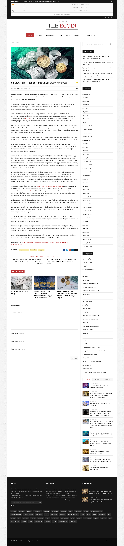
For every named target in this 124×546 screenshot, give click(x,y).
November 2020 (87, 129)
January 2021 (86, 122)
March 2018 (86, 236)
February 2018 (87, 239)
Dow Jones (39, 514)
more (76, 250)
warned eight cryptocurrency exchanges (49, 186)
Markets (39, 35)
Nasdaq (40, 518)
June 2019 (85, 182)
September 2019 (87, 172)
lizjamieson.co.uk (88, 329)
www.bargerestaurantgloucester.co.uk (94, 372)
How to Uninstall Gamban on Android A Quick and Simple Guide (41, 1)
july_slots (86, 322)
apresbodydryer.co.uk (89, 259)
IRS (109, 514)
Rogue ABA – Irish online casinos (92, 361)
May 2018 (85, 228)
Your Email (17, 341)
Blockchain (50, 35)
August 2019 (86, 175)
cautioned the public (25, 191)
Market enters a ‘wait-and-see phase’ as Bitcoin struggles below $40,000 (100, 443)
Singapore (41, 249)
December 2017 (87, 246)
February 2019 (87, 197)
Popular (87, 379)
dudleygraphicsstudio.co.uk (91, 291)
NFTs (84, 340)
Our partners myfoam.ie (90, 354)
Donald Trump (28, 514)
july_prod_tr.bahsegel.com (91, 315)
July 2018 (85, 221)
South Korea (15, 521)
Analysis (13, 511)
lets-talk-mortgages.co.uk (90, 326)
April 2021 (86, 115)
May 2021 (85, 112)
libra (19, 518)
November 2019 (87, 165)
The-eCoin (16, 88)
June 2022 (85, 108)
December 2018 (87, 204)
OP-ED (68, 35)
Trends (47, 521)
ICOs (60, 35)
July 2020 (85, 143)
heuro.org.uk (87, 294)
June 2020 (86, 147)
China (70, 511)
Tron (54, 521)
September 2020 (88, 136)
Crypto (86, 511)
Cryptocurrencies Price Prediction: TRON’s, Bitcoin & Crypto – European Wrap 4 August (67, 295)
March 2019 (86, 193)
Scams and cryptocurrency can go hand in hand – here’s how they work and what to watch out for (100, 413)
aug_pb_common (88, 262)
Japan (13, 518)
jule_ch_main (87, 308)
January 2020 (86, 158)
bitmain (46, 511)
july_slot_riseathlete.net (90, 319)
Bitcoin (29, 511)
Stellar (24, 521)
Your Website (18, 349)
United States (63, 521)
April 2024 (86, 101)
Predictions (64, 518)
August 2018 (86, 218)
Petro (47, 518)
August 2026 (86, 94)
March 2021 (86, 119)
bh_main (85, 276)
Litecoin (25, 518)
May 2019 (85, 186)
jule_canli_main (87, 301)
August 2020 (86, 140)
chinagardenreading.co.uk (90, 283)
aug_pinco (86, 266)
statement (28, 118)
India (94, 514)
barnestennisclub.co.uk (89, 269)
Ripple (96, 518)
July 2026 (85, 97)
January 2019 (86, 200)
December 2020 (87, 126)
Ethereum (54, 514)
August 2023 (86, 104)
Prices (79, 518)
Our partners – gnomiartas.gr (92, 347)
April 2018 (86, 232)
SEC (110, 518)
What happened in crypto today (19, 293)
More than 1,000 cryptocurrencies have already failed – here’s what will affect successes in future (61, 261)
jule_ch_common (88, 305)
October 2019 (87, 168)
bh (83, 273)
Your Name (17, 333)
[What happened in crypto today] (21, 283)
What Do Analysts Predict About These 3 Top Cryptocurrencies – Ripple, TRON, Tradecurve (43, 295)
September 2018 (87, 214)
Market (33, 518)
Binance (21, 511)
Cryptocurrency (16, 514)
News (30, 35)
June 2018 (85, 225)
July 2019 (85, 179)
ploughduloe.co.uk (88, 358)
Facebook (62, 514)
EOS (46, 514)
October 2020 (87, 133)
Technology (38, 521)
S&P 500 (103, 518)
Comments (107, 379)
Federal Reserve (73, 514)
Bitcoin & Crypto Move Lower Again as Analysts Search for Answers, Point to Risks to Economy (101, 395)
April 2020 (86, 154)
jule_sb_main (87, 312)
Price (72, 518)
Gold (82, 514)
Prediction (55, 518)
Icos (84, 298)
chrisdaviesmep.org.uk (89, 287)
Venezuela (73, 521)
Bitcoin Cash (37, 511)
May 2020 (85, 151)
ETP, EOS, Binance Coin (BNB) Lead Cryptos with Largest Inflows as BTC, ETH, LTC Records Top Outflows (28, 261)
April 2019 (86, 189)
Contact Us (91, 35)
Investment (102, 514)
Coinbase (86, 4)
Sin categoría (87, 365)
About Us (78, 35)
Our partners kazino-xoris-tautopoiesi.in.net (96, 351)
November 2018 (87, 207)
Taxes (30, 521)
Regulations (33, 249)
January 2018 (86, 243)
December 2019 (87, 161)
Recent (97, 379)
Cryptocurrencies (24, 249)
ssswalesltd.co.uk (88, 368)
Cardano (63, 511)
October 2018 (87, 211)
